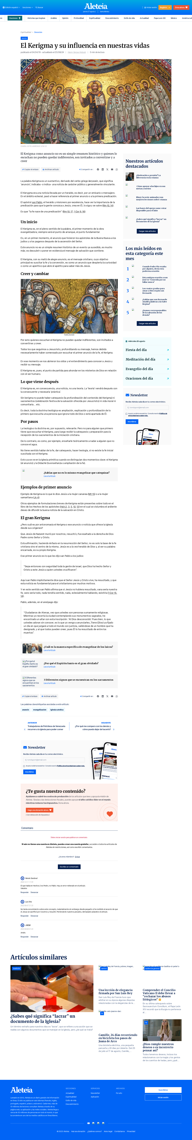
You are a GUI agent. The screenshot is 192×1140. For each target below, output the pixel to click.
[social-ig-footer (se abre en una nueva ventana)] (103, 1123)
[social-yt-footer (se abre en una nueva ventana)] (88, 1123)
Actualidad (144, 18)
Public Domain (69, 335)
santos (104, 968)
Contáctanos (119, 1131)
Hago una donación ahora (38, 810)
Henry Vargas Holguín (77, 52)
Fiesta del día (136, 350)
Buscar (40, 7)
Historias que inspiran (36, 18)
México (174, 18)
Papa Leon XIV (160, 18)
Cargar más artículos (147, 231)
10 (74, 506)
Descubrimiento (112, 18)
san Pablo (37, 202)
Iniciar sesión (151, 7)
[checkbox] (24, 766)
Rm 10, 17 (68, 211)
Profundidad (79, 18)
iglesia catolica (56, 709)
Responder (25, 892)
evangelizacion (39, 709)
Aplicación (95, 1097)
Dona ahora (179, 7)
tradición (16, 968)
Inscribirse (29, 772)
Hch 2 (64, 506)
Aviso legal (108, 1131)
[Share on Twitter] (107, 169)
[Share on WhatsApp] (117, 169)
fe (102, 1013)
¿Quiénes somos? (94, 1131)
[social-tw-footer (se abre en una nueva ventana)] (98, 1123)
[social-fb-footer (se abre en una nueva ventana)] (93, 1123)
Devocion (38, 32)
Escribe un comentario (69, 866)
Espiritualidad (94, 18)
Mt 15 (92, 494)
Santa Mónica (104, 12)
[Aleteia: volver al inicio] (96, 6)
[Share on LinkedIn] (103, 169)
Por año (119, 1093)
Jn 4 (36, 497)
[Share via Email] (112, 169)
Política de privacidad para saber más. (71, 766)
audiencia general (152, 968)
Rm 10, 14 (108, 205)
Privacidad (131, 1131)
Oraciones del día (139, 378)
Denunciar (34, 892)
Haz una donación (78, 1131)
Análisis (54, 18)
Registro (163, 7)
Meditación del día (140, 359)
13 (78, 506)
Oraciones (13, 18)
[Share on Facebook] (98, 169)
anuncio (25, 709)
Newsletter (95, 1093)
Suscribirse (163, 1090)
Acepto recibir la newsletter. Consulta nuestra (55, 766)
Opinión (65, 18)
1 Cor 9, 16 (79, 211)
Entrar (77, 857)
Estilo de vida (129, 18)
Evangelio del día (139, 369)
